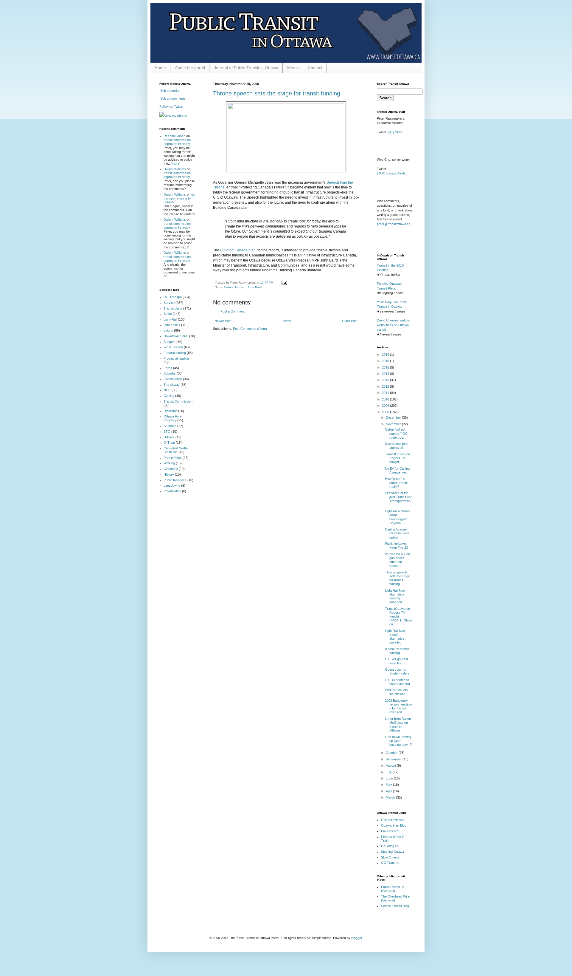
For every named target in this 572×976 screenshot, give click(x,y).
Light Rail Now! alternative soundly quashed (395, 596)
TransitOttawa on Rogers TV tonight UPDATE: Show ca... (398, 616)
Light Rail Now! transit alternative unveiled (395, 636)
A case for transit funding (397, 651)
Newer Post (222, 321)
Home (160, 67)
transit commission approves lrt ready (177, 142)
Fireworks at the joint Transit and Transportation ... (398, 499)
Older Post (350, 321)
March (391, 797)
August (391, 765)
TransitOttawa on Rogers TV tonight (397, 458)
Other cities (172, 325)
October (392, 752)
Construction (173, 379)
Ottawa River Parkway (173, 418)
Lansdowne (172, 485)
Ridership (170, 411)
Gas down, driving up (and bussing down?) (398, 740)
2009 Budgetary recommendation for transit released (398, 706)
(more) (176, 163)
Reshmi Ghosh (174, 136)
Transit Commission (178, 401)
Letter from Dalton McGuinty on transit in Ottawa (398, 724)
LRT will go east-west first (397, 661)
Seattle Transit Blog (395, 906)
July (389, 772)
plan (238, 250)
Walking (169, 463)
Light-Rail (170, 319)
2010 (386, 399)
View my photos (175, 115)
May (389, 784)
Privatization (172, 491)
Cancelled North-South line (176, 450)
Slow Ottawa (390, 857)
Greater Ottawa (392, 820)
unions (168, 330)
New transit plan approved (396, 445)
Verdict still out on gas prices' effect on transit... (397, 560)
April (389, 791)
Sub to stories (169, 90)
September (394, 759)
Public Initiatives (175, 480)
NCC (167, 390)
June (390, 778)
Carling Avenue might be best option (397, 533)
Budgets (169, 342)
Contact (315, 67)
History (169, 474)
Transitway (172, 384)
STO (167, 431)
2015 (386, 367)
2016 (386, 361)
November (394, 424)
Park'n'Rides (173, 458)
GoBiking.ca (390, 846)
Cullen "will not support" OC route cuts (396, 433)
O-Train (169, 442)
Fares (168, 368)
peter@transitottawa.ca (394, 224)
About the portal (190, 67)
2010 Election (173, 347)
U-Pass (169, 437)
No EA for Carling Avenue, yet (397, 470)
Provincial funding (176, 358)
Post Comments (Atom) (250, 328)
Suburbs (170, 373)
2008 (386, 412)
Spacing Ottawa (392, 851)
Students (170, 426)
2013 (386, 380)
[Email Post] (283, 282)
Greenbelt (171, 469)
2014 (386, 373)
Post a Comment (232, 311)
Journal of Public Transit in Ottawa (246, 67)
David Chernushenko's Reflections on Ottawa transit (393, 324)
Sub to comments (172, 98)
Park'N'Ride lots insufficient (396, 692)
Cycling (169, 395)
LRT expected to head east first (397, 682)
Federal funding (234, 287)
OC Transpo (173, 297)
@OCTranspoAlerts (391, 173)
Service (169, 302)
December (394, 417)
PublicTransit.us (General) (392, 889)
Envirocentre (390, 831)
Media (293, 67)
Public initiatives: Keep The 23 (396, 545)
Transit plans (173, 308)
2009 (386, 405)
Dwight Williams (175, 169)
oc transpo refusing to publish (179, 198)
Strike (168, 313)
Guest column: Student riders (397, 671)
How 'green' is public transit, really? (396, 482)
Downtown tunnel (176, 336)
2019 (386, 354)
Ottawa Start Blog (393, 825)
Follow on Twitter (171, 106)
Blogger (356, 938)
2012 (386, 386)
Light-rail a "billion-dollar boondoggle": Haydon (398, 517)
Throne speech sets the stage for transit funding (276, 93)
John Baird (254, 287)
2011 (386, 393)
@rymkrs (395, 132)
